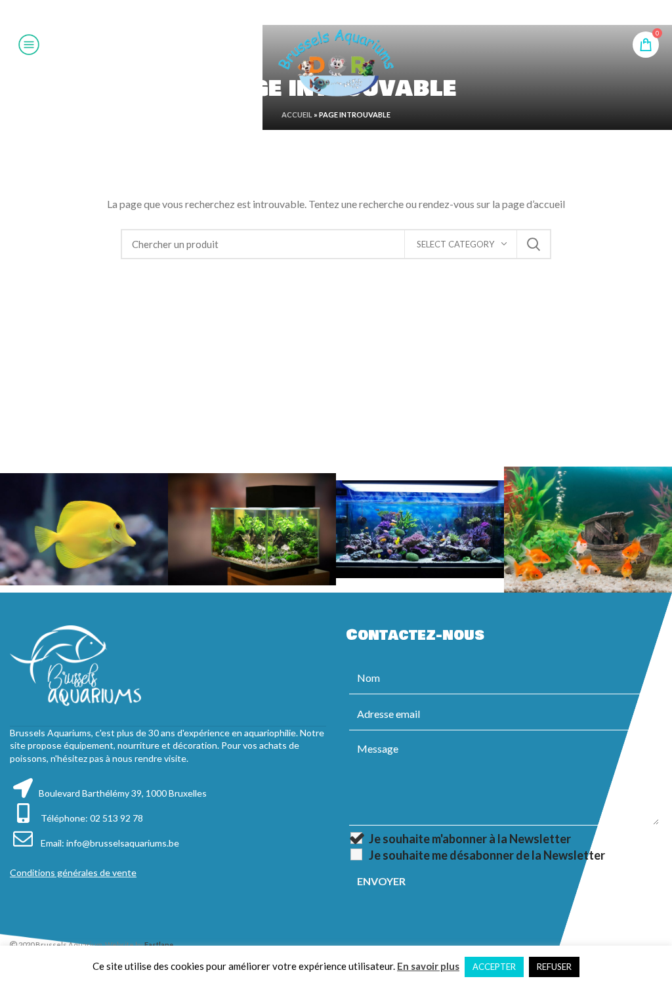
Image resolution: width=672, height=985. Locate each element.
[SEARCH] (533, 244)
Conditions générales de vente (73, 872)
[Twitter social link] (318, 12)
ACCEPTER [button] (494, 966)
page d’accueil (533, 204)
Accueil (297, 114)
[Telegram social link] (368, 12)
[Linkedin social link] (352, 12)
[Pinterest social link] (335, 12)
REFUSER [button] (554, 966)
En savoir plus (428, 966)
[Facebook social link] (303, 12)
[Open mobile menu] (28, 44)
